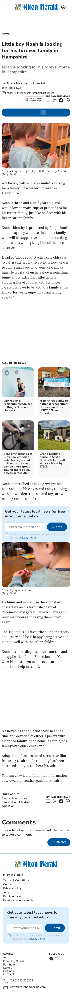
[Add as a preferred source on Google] (33, 99)
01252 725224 (24, 980)
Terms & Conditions (16, 880)
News (6, 34)
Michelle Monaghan (17, 83)
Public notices (12, 896)
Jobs (6, 892)
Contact (8, 884)
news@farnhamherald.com (28, 987)
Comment (58, 842)
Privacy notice (27, 537)
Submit (57, 527)
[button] (8, 7)
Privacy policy (12, 888)
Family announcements (18, 900)
